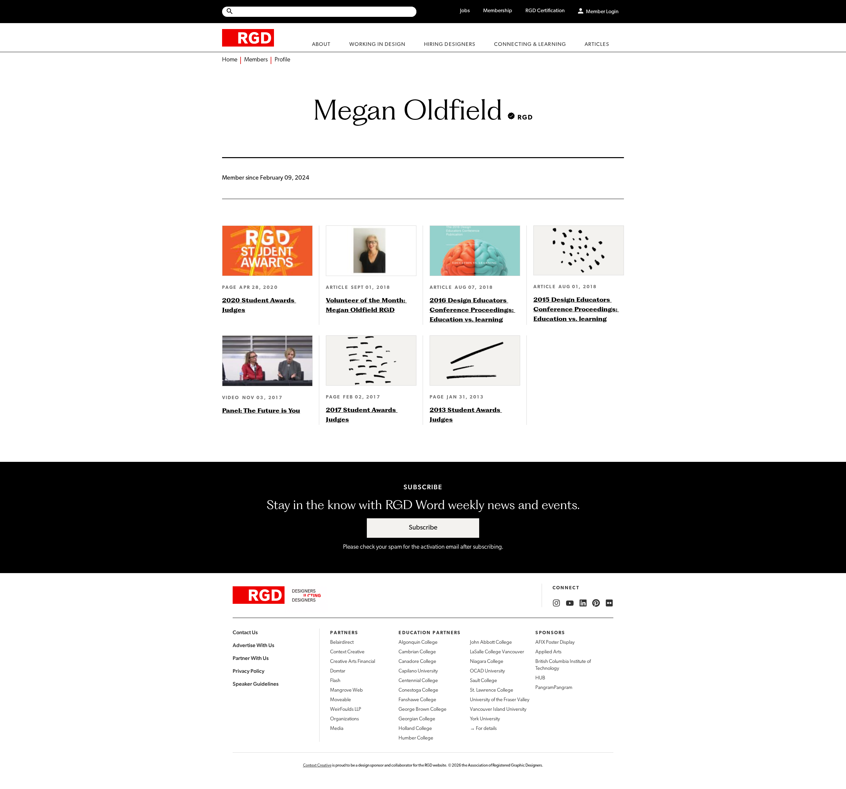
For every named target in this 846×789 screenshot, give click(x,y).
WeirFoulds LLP (345, 709)
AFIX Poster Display (555, 642)
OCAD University (487, 671)
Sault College (483, 680)
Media (336, 728)
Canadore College (417, 661)
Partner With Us (251, 658)
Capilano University (418, 671)
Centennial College (418, 680)
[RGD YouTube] (570, 603)
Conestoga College (418, 690)
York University (485, 719)
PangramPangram (553, 687)
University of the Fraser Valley (499, 700)
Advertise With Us (253, 645)
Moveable (340, 700)
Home (229, 60)
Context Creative (347, 652)
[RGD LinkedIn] (583, 603)
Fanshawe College (417, 700)
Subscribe (423, 528)
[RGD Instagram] (556, 603)
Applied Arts (548, 652)
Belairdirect (342, 642)
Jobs (465, 11)
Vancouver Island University (498, 709)
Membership (497, 11)
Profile (282, 60)
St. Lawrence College (491, 690)
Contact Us (245, 632)
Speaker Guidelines (256, 684)
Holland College (415, 728)
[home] (248, 37)
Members (256, 60)
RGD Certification (545, 11)
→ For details (483, 728)
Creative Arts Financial (352, 661)
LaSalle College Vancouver (497, 652)
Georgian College (417, 719)
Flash (335, 680)
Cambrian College (417, 652)
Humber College (416, 738)
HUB (540, 678)
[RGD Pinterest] (596, 603)
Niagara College (486, 661)
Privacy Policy (248, 671)
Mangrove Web (346, 690)
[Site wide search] (319, 12)
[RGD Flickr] (609, 603)
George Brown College (422, 709)
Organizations (344, 719)
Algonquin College (418, 642)
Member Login (602, 12)
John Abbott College (491, 642)
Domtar (337, 671)
